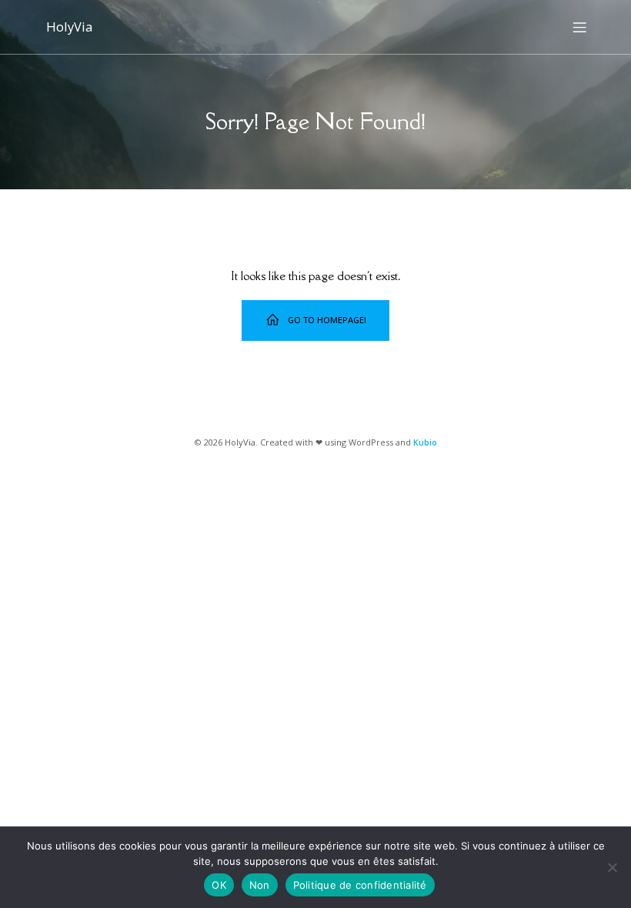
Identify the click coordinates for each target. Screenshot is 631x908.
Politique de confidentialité (360, 885)
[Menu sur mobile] (579, 27)
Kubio (425, 442)
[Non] (611, 867)
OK (219, 885)
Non (259, 885)
